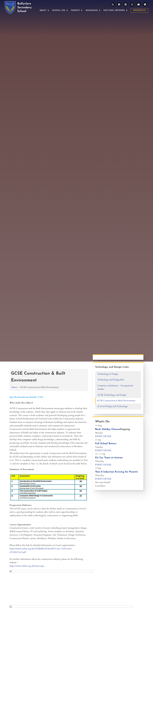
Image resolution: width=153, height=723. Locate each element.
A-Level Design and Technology (113, 406)
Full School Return (105, 443)
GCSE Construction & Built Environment (116, 400)
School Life (58, 10)
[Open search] (113, 4)
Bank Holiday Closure (107, 429)
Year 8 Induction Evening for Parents (116, 472)
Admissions (91, 10)
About (43, 10)
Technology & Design (108, 373)
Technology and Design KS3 (111, 379)
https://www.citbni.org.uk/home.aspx (27, 565)
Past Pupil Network (114, 10)
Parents (75, 10)
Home (14, 387)
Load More (100, 485)
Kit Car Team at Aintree (109, 458)
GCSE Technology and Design (112, 394)
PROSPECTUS (139, 10)
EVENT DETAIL (103, 436)
